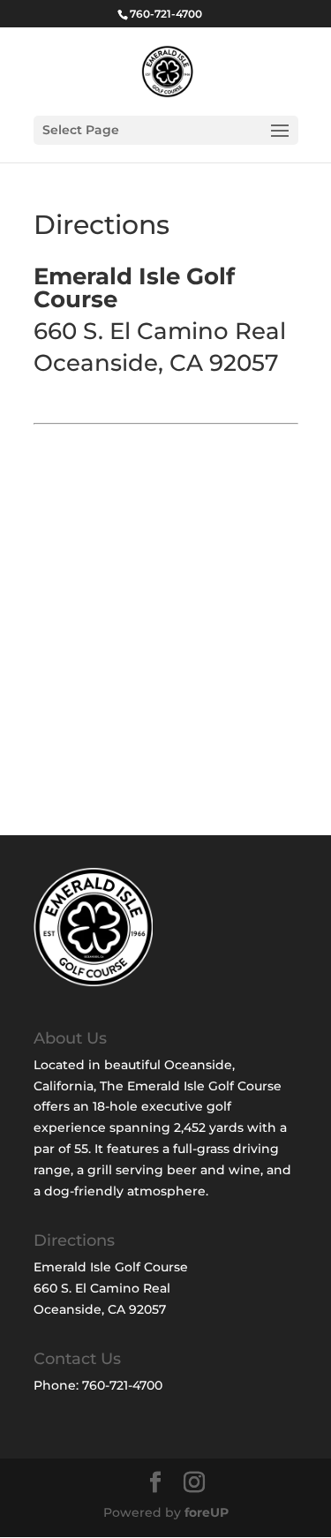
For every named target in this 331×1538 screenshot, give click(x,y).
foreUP (206, 1512)
